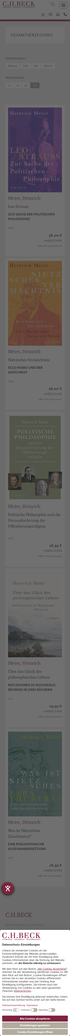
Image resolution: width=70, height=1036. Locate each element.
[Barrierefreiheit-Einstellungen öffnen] (8, 888)
